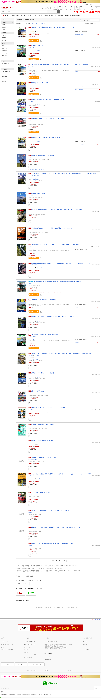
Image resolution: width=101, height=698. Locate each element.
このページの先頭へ (97, 619)
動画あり (4, 81)
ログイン (48, 7)
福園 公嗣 (31, 101)
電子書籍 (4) (4, 27)
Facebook (85, 641)
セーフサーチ (84, 20)
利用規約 (3, 647)
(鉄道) (30, 283)
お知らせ (60, 9)
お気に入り (72, 9)
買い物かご (55, 9)
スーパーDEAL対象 (6, 71)
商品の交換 (26, 649)
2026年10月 (4, 57)
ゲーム (31, 15)
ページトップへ (97, 688)
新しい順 (37, 23)
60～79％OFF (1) (5, 65)
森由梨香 (30, 120)
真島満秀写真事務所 (33, 264)
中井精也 (30, 47)
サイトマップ (71, 670)
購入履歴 (77, 9)
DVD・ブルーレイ (24, 15)
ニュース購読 (86, 649)
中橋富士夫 (31, 392)
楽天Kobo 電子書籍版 (79, 34)
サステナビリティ (48, 694)
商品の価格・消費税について (51, 641)
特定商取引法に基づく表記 (37, 694)
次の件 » (63, 560)
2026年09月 (4, 55)
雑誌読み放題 (60, 15)
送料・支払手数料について (29, 641)
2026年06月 (4, 48)
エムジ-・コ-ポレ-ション (34, 229)
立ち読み (22, 59)
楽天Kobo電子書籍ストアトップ (47, 670)
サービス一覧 (97, 9)
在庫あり (4, 37)
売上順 (33, 23)
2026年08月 (4, 53)
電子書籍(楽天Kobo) (74, 15)
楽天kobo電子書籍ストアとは (7, 644)
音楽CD (17, 15)
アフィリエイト (61, 670)
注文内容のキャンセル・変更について (32, 654)
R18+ (99, 15)
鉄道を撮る (31, 494)
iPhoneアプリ (47, 656)
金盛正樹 (35, 336)
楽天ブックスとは (4, 641)
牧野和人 (30, 211)
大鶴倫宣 (30, 246)
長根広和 (35, 47)
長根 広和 (31, 29)
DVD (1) (3, 29)
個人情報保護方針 (26, 694)
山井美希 (30, 157)
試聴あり (4, 78)
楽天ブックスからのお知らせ (7, 649)
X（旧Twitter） (86, 647)
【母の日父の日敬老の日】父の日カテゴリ (37, 169)
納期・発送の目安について (29, 644)
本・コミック (7, 15)
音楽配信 (67, 15)
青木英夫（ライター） (33, 475)
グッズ (36, 15)
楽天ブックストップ (31, 670)
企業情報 (19, 694)
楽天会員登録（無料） (46, 8)
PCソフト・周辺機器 (43, 15)
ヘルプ (92, 9)
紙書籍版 (77, 71)
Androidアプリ (48, 659)
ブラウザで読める (5, 74)
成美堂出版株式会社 (33, 459)
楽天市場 (97, 7)
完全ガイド (35, 339)
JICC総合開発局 (32, 512)
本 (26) (3, 24)
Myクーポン (65, 9)
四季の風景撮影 (36, 179)
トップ (2, 15)
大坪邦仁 (30, 336)
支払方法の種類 (27, 647)
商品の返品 (26, 652)
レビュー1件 (38, 50)
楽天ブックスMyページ (84, 9)
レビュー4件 (39, 31)
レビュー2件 (38, 141)
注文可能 (4, 35)
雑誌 (13, 15)
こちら (54, 571)
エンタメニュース (52, 15)
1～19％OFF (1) (5, 63)
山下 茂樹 (31, 195)
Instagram (85, 644)
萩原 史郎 (31, 175)
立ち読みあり (5, 76)
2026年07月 (4, 50)
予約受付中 (4, 40)
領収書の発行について (28, 657)
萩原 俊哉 (36, 175)
